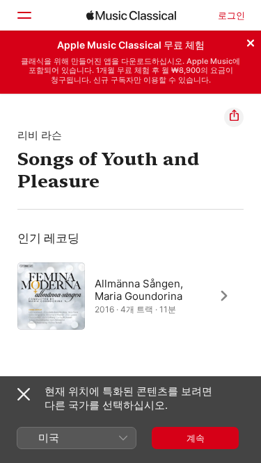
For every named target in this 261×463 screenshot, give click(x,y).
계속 (196, 438)
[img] (131, 15)
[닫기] (250, 41)
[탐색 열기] (23, 15)
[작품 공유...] (234, 117)
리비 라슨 (39, 135)
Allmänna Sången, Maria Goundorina (139, 289)
